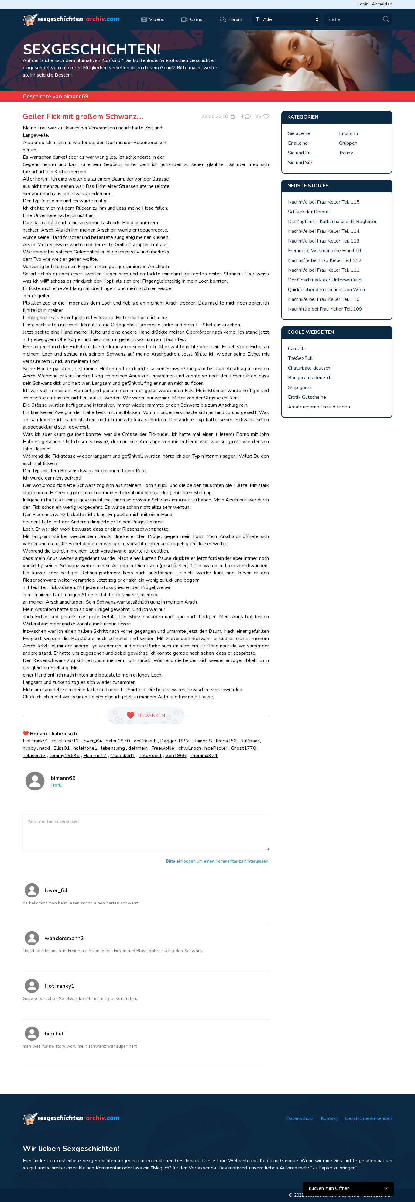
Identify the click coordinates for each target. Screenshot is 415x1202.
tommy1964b (64, 755)
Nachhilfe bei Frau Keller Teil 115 (324, 202)
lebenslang (113, 748)
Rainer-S (202, 741)
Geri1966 (176, 755)
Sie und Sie (300, 162)
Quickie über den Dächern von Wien (326, 289)
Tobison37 (34, 755)
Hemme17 (95, 755)
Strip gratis (300, 387)
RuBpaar (249, 741)
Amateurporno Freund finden (319, 407)
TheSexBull (300, 358)
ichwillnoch (189, 748)
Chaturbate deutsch (309, 368)
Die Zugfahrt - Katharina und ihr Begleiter (332, 221)
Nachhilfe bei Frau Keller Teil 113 (324, 241)
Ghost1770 (243, 748)
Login (363, 4)
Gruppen (348, 143)
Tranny (346, 153)
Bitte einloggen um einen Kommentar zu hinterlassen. (217, 861)
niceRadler (215, 748)
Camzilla (297, 348)
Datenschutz (299, 1118)
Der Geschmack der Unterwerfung (325, 280)
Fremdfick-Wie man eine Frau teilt (325, 250)
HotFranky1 (36, 741)
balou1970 (118, 741)
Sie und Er (299, 153)
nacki (44, 748)
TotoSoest (150, 755)
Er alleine (298, 143)
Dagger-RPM (175, 741)
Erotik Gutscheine (307, 397)
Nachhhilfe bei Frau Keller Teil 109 (325, 309)
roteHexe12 (65, 741)
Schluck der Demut (308, 211)
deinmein (138, 748)
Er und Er (349, 133)
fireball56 (226, 741)
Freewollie (162, 748)
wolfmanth (145, 741)
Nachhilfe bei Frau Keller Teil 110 (324, 299)
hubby (29, 748)
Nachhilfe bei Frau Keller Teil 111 (324, 270)
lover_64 (92, 741)
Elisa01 (61, 748)
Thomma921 (204, 755)
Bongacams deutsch (309, 377)
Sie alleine (299, 133)
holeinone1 (86, 748)
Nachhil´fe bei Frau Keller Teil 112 (325, 260)
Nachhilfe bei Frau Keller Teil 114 (324, 231)
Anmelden (382, 4)
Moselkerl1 (122, 755)
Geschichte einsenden (368, 1118)
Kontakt (329, 1118)
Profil (56, 785)
